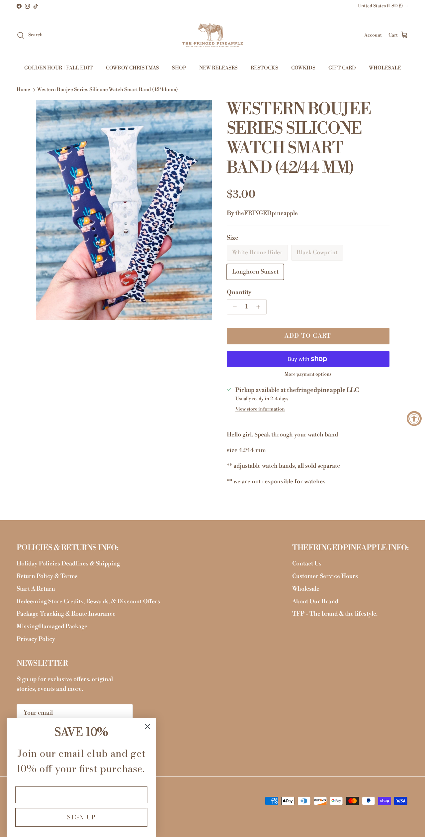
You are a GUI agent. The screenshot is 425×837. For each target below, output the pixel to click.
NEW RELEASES (218, 68)
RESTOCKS (264, 68)
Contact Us (306, 563)
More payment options (308, 374)
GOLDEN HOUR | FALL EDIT (58, 68)
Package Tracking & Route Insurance (66, 614)
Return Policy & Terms (47, 576)
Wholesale (305, 589)
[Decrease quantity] (233, 306)
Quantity (239, 292)
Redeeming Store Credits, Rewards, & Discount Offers (88, 601)
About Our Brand (315, 601)
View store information (260, 409)
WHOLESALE (385, 68)
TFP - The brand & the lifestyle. (335, 614)
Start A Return (36, 589)
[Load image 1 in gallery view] (124, 210)
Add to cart (308, 336)
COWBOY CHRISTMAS (132, 68)
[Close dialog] (147, 726)
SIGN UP (81, 817)
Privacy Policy (36, 639)
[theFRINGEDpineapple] (212, 35)
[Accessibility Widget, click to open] (414, 418)
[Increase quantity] (260, 306)
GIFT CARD (342, 68)
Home (23, 90)
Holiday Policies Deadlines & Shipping (68, 563)
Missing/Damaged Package (52, 626)
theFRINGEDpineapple (266, 213)
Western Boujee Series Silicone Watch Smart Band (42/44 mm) (107, 90)
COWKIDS (303, 68)
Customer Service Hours (325, 576)
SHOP (179, 68)
